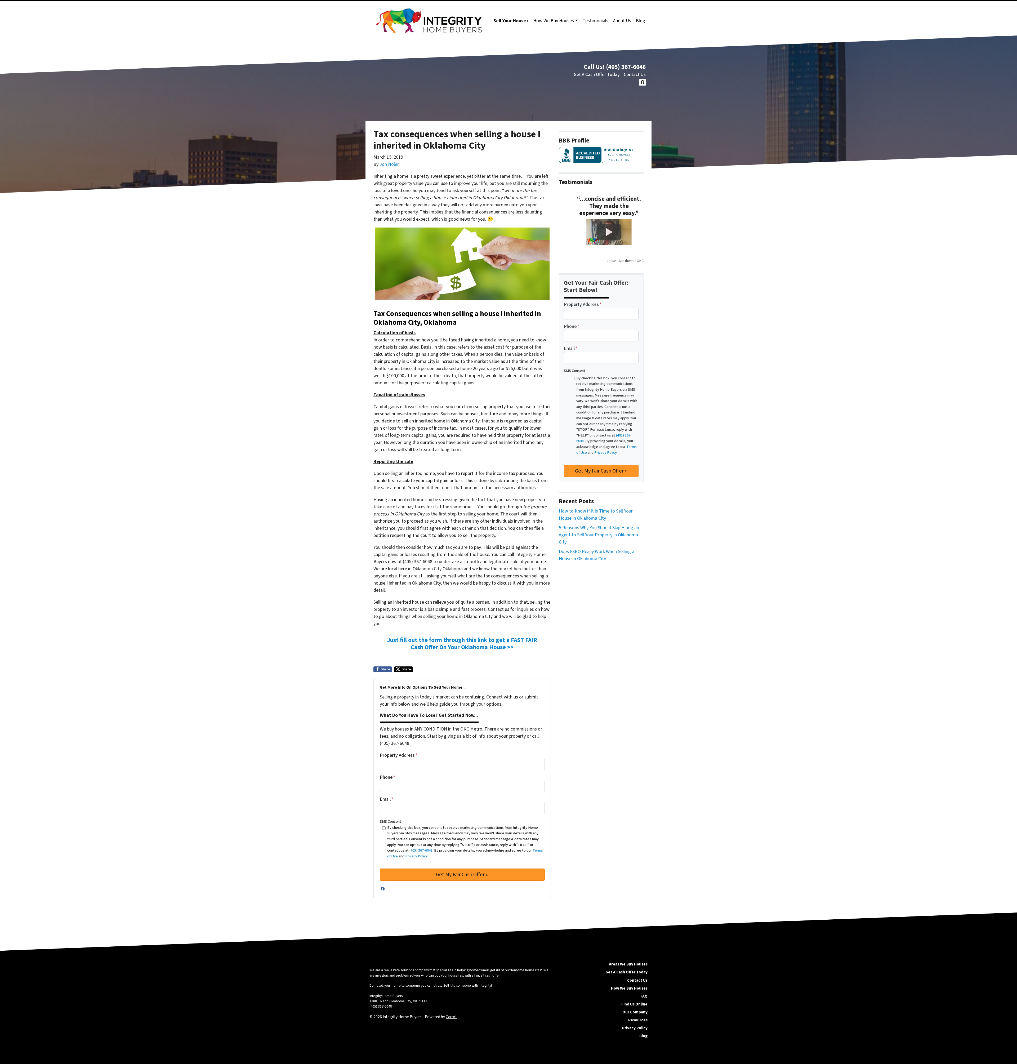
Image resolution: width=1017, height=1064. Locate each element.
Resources (638, 1020)
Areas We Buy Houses (628, 964)
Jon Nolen (390, 164)
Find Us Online (634, 1004)
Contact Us (635, 74)
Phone (387, 777)
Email (386, 799)
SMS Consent (390, 821)
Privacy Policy (635, 1028)
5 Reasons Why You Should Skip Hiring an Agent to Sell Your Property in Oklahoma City (599, 534)
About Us (622, 20)
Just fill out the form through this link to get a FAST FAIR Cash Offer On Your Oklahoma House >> (462, 644)
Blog (640, 20)
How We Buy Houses (553, 20)
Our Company (635, 1012)
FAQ (644, 996)
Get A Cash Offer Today (597, 74)
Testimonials (595, 20)
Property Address (398, 755)
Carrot (451, 1017)
